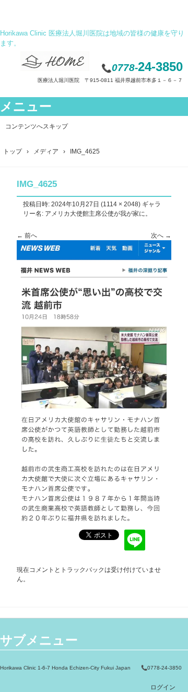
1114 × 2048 (120, 204)
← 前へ (27, 235)
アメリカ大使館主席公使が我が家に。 (98, 213)
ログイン (162, 687)
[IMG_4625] (94, 522)
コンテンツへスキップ (36, 126)
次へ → (161, 235)
